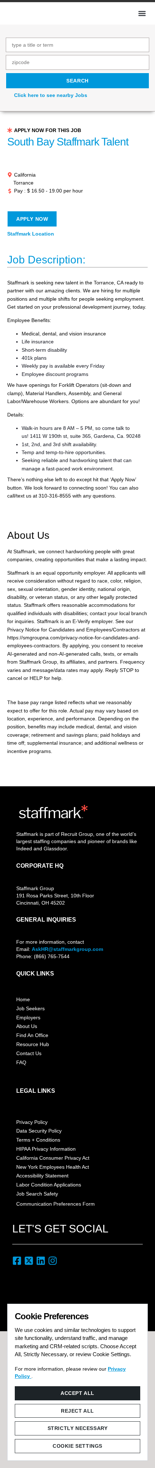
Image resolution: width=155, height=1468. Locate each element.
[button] (142, 13)
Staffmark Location (30, 234)
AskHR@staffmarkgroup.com (67, 949)
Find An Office (32, 1035)
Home (23, 999)
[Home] (31, 12)
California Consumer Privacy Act (52, 1158)
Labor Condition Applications (48, 1185)
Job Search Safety (37, 1194)
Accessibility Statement (42, 1176)
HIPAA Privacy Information (46, 1149)
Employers (28, 1017)
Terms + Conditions (38, 1140)
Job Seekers (30, 1008)
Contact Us (28, 1053)
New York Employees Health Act (52, 1167)
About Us (26, 1026)
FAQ (21, 1062)
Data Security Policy (39, 1131)
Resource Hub (32, 1044)
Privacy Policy (32, 1122)
